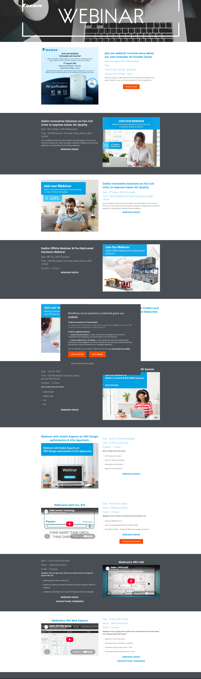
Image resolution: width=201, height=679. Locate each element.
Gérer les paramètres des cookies (82, 363)
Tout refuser (97, 354)
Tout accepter (77, 354)
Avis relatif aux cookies (121, 349)
